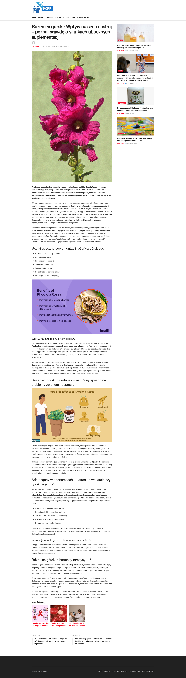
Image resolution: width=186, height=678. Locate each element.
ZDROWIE (49, 18)
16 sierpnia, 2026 (131, 144)
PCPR (34, 18)
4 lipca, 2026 (130, 113)
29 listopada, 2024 (49, 46)
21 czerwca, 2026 (131, 83)
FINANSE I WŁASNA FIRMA (65, 18)
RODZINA (41, 18)
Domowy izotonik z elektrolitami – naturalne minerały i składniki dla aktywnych (134, 46)
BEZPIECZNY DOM (83, 18)
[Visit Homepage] (43, 7)
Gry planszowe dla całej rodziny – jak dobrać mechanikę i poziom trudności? (134, 139)
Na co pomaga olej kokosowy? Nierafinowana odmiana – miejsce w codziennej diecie (135, 109)
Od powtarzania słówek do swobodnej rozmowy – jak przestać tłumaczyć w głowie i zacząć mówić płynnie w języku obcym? (134, 77)
